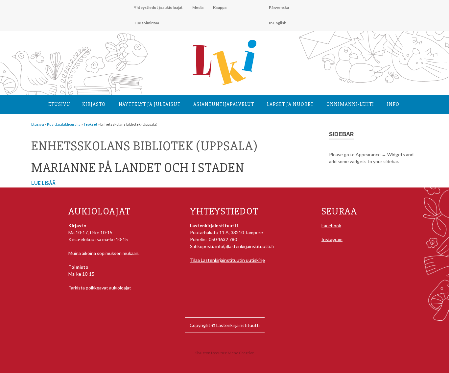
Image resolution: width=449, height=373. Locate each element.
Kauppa (219, 7)
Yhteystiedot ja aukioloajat (158, 7)
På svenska (279, 7)
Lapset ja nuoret (290, 104)
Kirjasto (94, 104)
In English (277, 22)
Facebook (331, 225)
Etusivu (59, 104)
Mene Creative (241, 352)
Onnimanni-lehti (350, 104)
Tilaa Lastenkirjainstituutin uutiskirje (227, 260)
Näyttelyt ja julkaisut (149, 104)
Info (393, 104)
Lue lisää (43, 183)
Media (197, 7)
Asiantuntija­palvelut (223, 104)
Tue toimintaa (146, 22)
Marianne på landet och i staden (137, 168)
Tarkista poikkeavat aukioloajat (99, 287)
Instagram (332, 239)
